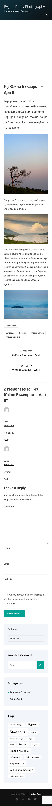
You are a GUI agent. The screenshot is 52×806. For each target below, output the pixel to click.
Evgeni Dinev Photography (24, 6)
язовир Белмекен (13, 337)
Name (7, 548)
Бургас (32, 724)
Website (8, 579)
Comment (10, 506)
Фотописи (11, 325)
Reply (6, 440)
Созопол (35, 745)
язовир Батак (37, 333)
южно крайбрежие (21, 770)
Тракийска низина (33, 757)
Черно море (17, 763)
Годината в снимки (20, 692)
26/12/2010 (9, 464)
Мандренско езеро (16, 739)
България (10, 333)
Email (6, 563)
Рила (12, 745)
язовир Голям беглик (16, 776)
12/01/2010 (9, 425)
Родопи (22, 333)
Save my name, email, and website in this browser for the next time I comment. (26, 599)
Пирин (30, 739)
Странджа (15, 757)
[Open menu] (41, 15)
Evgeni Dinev (36, 794)
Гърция (33, 733)
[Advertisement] (26, 49)
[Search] (40, 665)
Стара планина (19, 751)
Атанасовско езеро (16, 725)
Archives (12, 629)
